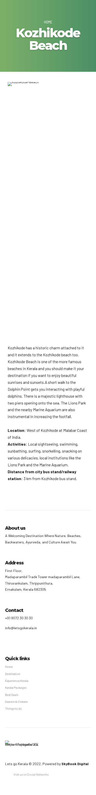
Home (48, 22)
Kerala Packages (15, 687)
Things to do (13, 708)
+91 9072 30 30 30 (19, 618)
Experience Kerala (16, 680)
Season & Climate (16, 701)
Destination (12, 673)
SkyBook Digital (75, 764)
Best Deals (11, 694)
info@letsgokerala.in (21, 628)
